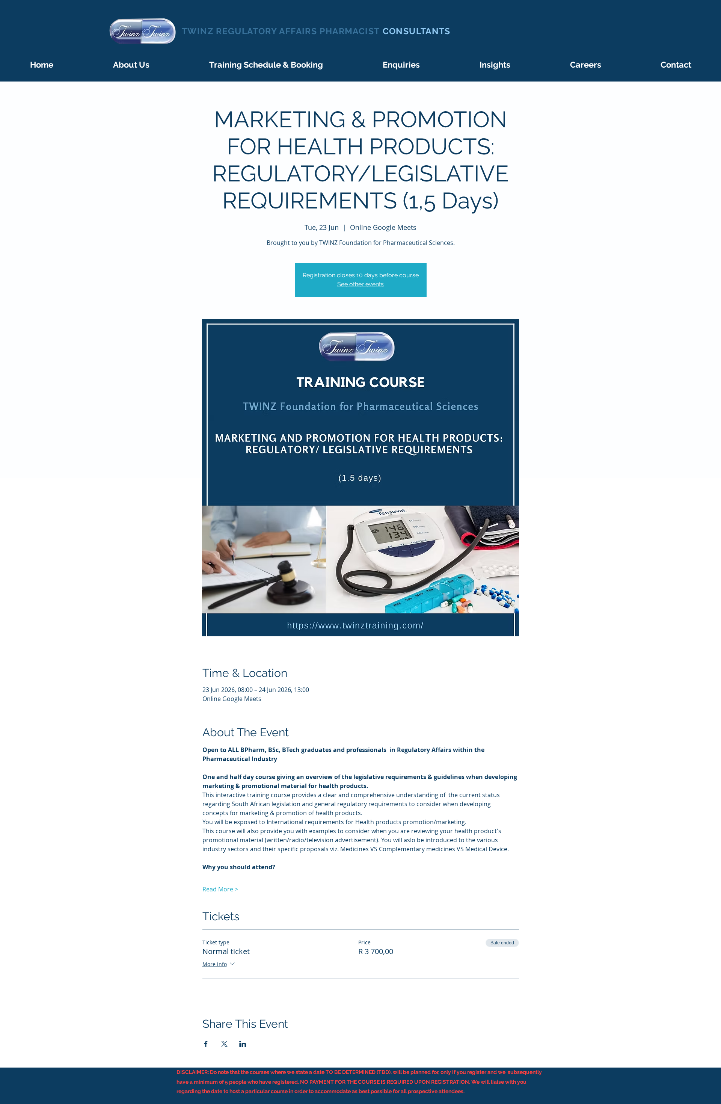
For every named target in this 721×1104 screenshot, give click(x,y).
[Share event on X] (224, 1044)
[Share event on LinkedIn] (242, 1044)
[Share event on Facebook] (206, 1044)
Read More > (220, 889)
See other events (360, 284)
